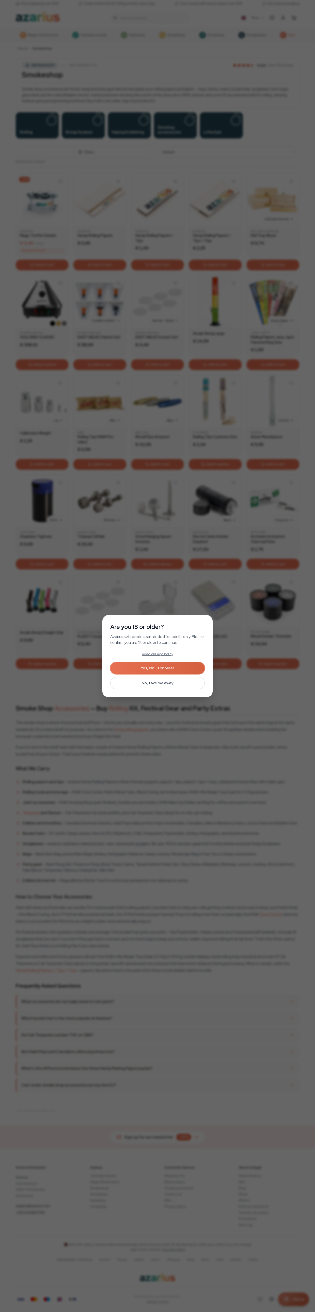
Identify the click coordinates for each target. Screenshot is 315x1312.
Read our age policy (157, 654)
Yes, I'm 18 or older (157, 668)
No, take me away (157, 683)
